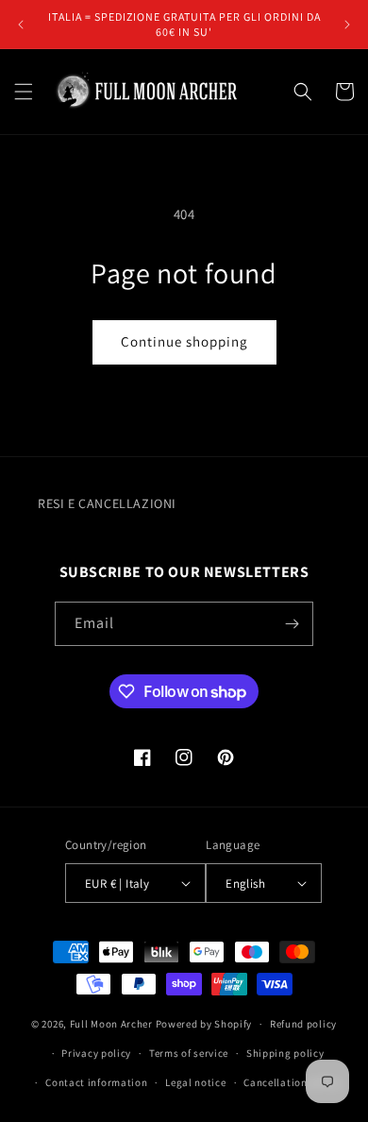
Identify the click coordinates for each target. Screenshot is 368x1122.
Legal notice (195, 1082)
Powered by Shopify (204, 1023)
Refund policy (303, 1023)
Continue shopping (184, 341)
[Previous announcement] (21, 24)
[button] (23, 91)
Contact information (96, 1082)
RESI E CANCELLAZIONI (107, 503)
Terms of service (188, 1053)
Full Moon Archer (111, 1023)
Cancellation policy (291, 1082)
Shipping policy (285, 1053)
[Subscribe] (291, 624)
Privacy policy (96, 1053)
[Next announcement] (347, 24)
